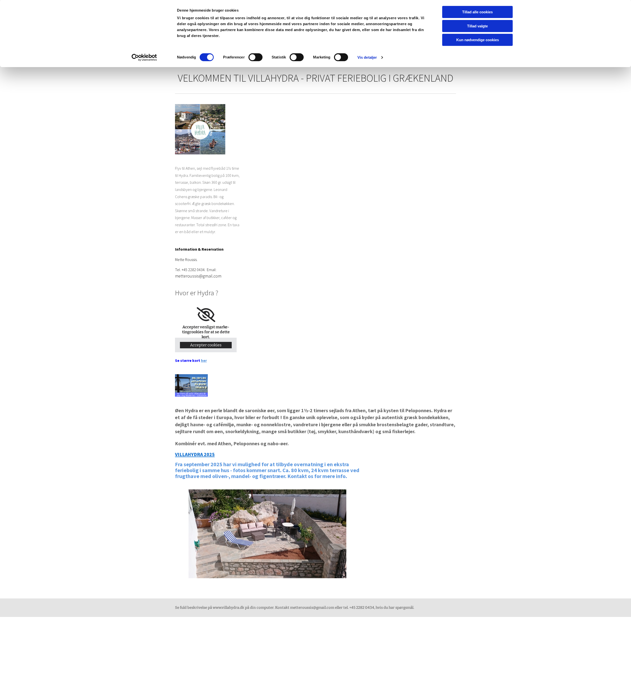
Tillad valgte (477, 26)
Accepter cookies (206, 345)
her (204, 360)
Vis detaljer (367, 57)
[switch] (255, 57)
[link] (206, 314)
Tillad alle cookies (477, 12)
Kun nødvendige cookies (477, 40)
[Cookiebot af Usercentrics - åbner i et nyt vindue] (144, 57)
